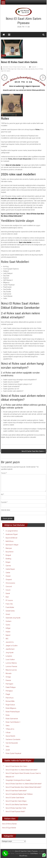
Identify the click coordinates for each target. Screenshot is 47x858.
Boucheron (9, 552)
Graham (8, 621)
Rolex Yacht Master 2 (13, 722)
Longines (9, 656)
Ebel (7, 597)
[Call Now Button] (5, 853)
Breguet (8, 555)
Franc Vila (9, 604)
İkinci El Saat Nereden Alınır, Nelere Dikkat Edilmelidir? (23, 787)
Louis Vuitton (10, 659)
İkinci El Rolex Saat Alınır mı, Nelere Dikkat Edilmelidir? (24, 784)
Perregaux (9, 691)
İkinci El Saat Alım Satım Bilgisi (16, 801)
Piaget (8, 694)
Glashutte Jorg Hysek (13, 618)
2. (31, 207)
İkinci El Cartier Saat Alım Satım (32, 451)
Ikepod (8, 635)
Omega (8, 677)
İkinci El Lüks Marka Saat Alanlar (17, 804)
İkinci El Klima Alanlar (9, 824)
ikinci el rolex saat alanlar (28, 69)
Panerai (8, 680)
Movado (8, 673)
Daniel (8, 593)
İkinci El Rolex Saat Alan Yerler (11, 69)
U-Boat (8, 732)
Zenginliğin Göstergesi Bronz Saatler (18, 780)
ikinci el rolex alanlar (13, 165)
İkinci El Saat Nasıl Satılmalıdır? (16, 791)
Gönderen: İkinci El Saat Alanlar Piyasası (14, 67)
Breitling (8, 559)
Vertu (7, 746)
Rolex (3, 55)
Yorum (4, 473)
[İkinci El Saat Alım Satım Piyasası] (3, 34)
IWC (7, 639)
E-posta (4, 502)
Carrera (8, 565)
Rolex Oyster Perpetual (13, 753)
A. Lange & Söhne (12, 531)
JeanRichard (10, 649)
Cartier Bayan (10, 569)
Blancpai (9, 548)
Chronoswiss (10, 583)
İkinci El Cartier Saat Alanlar (15, 797)
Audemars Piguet (11, 534)
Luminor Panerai (11, 666)
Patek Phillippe (11, 687)
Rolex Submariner (12, 718)
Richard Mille (10, 701)
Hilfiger (8, 628)
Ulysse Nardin (10, 736)
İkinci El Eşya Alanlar (9, 828)
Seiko (8, 725)
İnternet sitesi (5, 510)
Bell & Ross (9, 541)
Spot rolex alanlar (25, 242)
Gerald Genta (10, 611)
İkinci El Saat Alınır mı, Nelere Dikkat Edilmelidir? (21, 770)
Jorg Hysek (9, 652)
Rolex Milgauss (11, 708)
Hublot (8, 632)
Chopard (9, 579)
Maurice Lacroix (11, 670)
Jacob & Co (10, 642)
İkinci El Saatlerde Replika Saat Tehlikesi (19, 794)
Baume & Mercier (11, 538)
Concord (9, 586)
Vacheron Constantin (13, 739)
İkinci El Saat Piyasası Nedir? (15, 811)
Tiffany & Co (10, 729)
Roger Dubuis (10, 705)
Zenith (8, 750)
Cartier (8, 572)
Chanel (8, 576)
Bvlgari (8, 562)
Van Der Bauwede (12, 743)
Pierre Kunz (9, 698)
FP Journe (9, 600)
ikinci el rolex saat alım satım (11, 198)
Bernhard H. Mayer (12, 545)
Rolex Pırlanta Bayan (13, 712)
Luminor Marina (11, 663)
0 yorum (33, 67)
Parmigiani (9, 684)
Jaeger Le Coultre (11, 645)
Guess (8, 625)
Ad (2, 494)
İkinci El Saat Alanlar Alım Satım (16, 766)
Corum (8, 590)
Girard (8, 614)
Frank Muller (10, 607)
